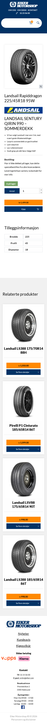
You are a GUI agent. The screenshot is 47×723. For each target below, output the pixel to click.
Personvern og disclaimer (23, 719)
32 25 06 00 (25, 13)
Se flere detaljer (22, 372)
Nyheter (23, 633)
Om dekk (22, 10)
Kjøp (23, 209)
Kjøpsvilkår (23, 645)
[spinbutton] (31, 191)
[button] (40, 189)
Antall (12, 191)
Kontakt (32, 10)
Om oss (12, 10)
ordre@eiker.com (23, 678)
